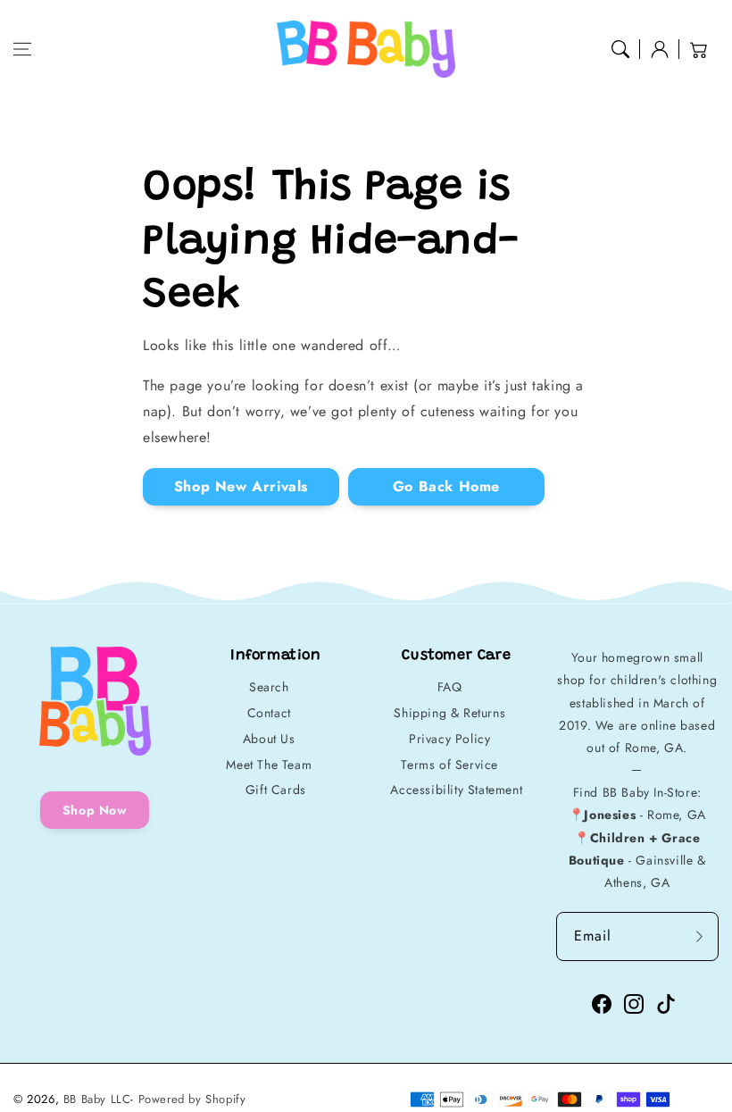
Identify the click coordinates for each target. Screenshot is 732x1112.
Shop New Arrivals (241, 486)
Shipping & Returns (449, 713)
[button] (22, 49)
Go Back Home (446, 486)
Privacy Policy (449, 739)
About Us (269, 739)
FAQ (449, 687)
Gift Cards (275, 789)
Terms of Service (449, 764)
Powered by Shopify (192, 1099)
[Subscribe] (699, 936)
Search (269, 687)
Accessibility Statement (456, 789)
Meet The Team (269, 764)
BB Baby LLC (97, 1099)
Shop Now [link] (95, 810)
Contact (269, 713)
